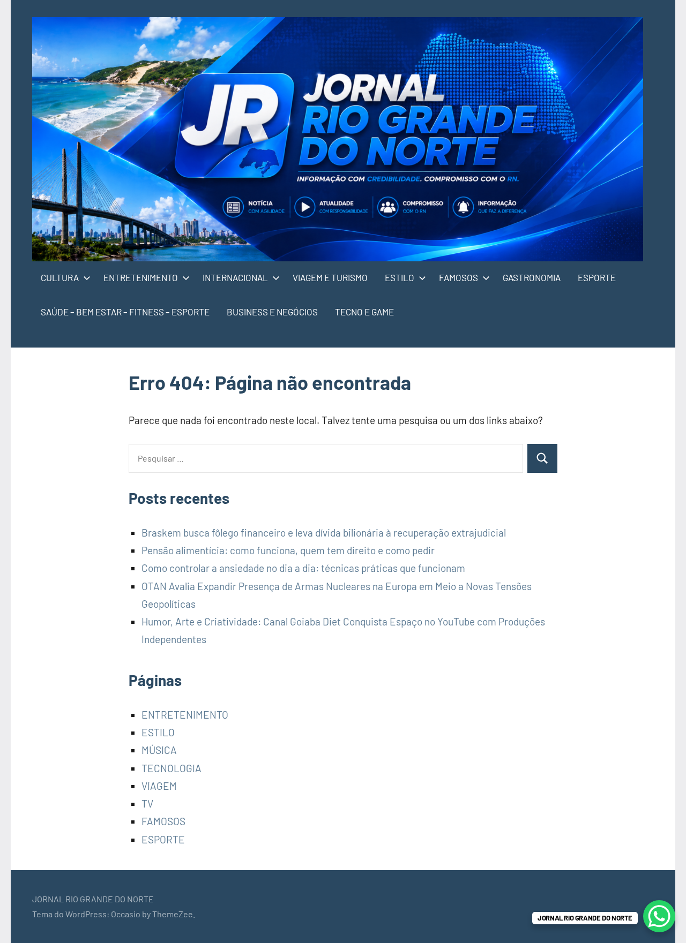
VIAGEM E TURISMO (330, 277)
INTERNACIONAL (235, 277)
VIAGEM (159, 786)
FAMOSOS (458, 277)
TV (147, 803)
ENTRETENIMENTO (140, 277)
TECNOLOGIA (171, 768)
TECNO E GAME (364, 311)
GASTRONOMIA (532, 277)
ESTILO (399, 277)
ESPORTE (597, 277)
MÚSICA (159, 750)
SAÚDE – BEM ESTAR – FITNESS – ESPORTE (125, 311)
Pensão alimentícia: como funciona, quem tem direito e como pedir (288, 550)
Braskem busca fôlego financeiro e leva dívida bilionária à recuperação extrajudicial (323, 532)
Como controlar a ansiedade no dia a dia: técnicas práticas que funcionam (303, 568)
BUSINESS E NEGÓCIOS (272, 311)
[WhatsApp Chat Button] (659, 916)
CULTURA (60, 277)
